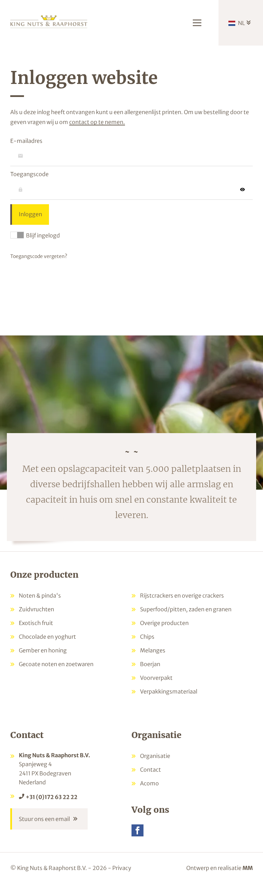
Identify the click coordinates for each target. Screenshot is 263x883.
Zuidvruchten (36, 609)
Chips (147, 636)
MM (247, 867)
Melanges (152, 650)
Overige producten (164, 623)
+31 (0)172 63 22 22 (51, 797)
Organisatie (155, 755)
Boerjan (150, 664)
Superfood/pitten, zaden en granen (185, 609)
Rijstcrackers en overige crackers (182, 595)
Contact (150, 769)
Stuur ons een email (44, 818)
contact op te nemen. (97, 122)
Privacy (121, 867)
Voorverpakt (156, 677)
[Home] (48, 21)
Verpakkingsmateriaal (168, 691)
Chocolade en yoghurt (47, 636)
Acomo (149, 783)
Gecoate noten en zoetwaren (56, 664)
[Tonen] (242, 189)
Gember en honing (43, 650)
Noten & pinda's (40, 595)
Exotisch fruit (36, 623)
